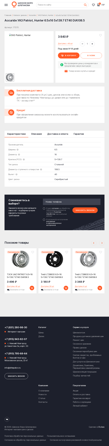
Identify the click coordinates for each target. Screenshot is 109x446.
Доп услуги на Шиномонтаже (86, 361)
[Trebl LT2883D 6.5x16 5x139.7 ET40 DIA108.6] (54, 261)
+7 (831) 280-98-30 (16, 327)
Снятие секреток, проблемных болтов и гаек (87, 356)
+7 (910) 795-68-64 (16, 353)
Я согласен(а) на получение (57, 222)
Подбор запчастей (81, 375)
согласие (55, 208)
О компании (43, 390)
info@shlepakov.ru (13, 367)
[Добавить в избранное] (100, 35)
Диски (41, 336)
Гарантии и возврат (82, 398)
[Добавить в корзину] (32, 288)
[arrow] (94, 243)
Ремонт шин (78, 340)
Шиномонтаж (79, 332)
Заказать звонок (85, 210)
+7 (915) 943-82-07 (16, 339)
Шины (41, 332)
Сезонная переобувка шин (85, 351)
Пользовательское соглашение (61, 436)
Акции (75, 390)
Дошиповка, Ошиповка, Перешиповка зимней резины (86, 366)
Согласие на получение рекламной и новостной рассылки (76, 440)
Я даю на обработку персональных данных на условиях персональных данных (58, 212)
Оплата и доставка (81, 394)
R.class (101, 427)
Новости (42, 394)
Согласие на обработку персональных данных (25, 440)
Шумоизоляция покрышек (85, 371)
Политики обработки (53, 213)
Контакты (42, 402)
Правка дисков (80, 347)
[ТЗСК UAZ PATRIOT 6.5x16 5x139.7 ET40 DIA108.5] (20, 261)
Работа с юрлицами (82, 402)
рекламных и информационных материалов (53, 223)
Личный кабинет (80, 405)
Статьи (41, 398)
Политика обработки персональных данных (24, 436)
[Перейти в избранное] (94, 4)
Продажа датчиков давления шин (88, 336)
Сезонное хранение (82, 343)
